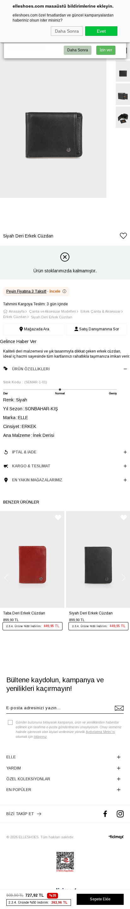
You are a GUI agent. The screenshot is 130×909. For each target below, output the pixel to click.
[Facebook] (105, 814)
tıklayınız (40, 736)
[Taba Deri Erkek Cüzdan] (32, 559)
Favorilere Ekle (58, 517)
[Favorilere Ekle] (123, 237)
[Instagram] (120, 814)
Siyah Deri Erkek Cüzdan (91, 613)
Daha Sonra (67, 31)
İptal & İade (24, 452)
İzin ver (106, 50)
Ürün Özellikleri (31, 369)
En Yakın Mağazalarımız (37, 480)
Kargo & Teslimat (31, 466)
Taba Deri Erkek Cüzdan (24, 613)
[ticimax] (116, 837)
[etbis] (65, 862)
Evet (101, 31)
